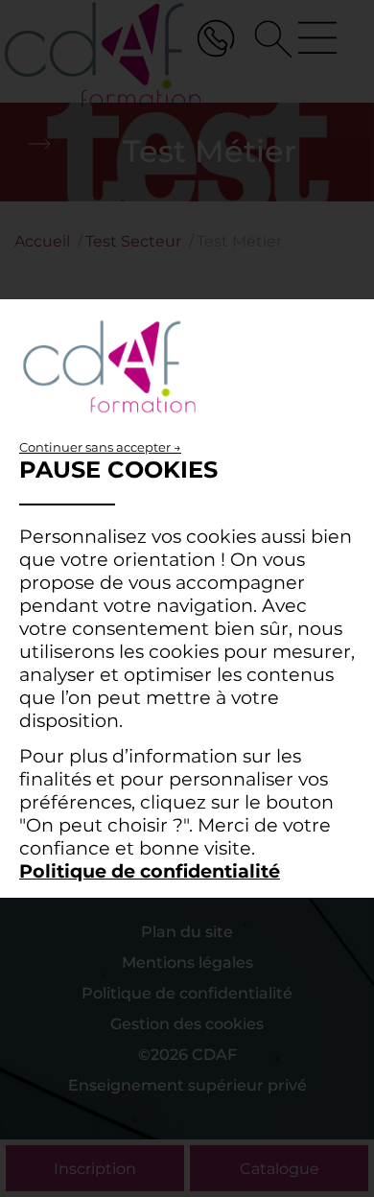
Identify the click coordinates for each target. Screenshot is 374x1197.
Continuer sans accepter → (100, 447)
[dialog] (187, 598)
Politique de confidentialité (149, 870)
